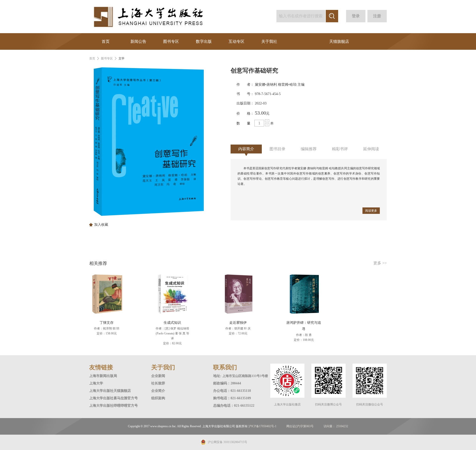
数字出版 (204, 41)
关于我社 (269, 41)
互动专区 (236, 41)
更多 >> (380, 263)
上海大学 (96, 383)
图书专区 (171, 41)
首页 (106, 41)
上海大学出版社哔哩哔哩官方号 (113, 405)
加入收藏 (101, 224)
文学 (121, 58)
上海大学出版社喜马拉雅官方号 (113, 398)
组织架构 (158, 398)
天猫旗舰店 (339, 41)
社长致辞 (158, 383)
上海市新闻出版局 (103, 376)
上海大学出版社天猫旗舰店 (110, 391)
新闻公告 (138, 41)
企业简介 (158, 391)
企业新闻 (158, 376)
